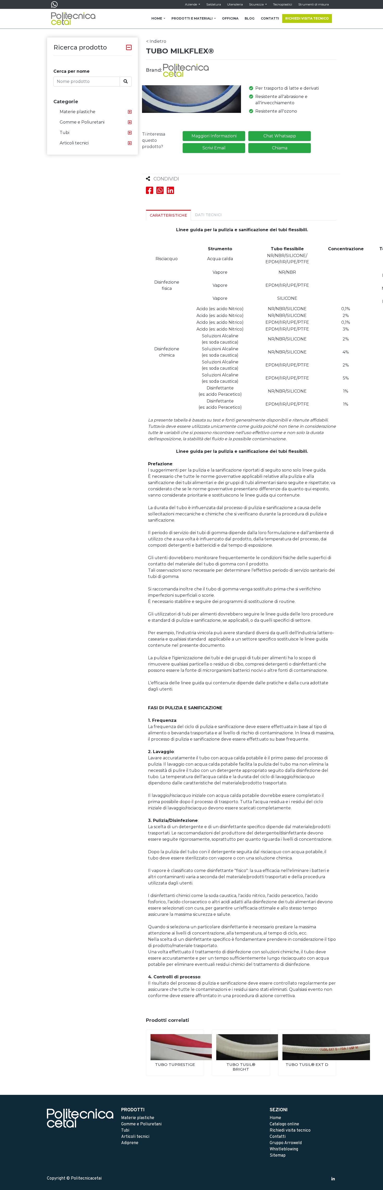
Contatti (278, 1136)
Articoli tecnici (74, 143)
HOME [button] (157, 18)
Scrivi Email (214, 147)
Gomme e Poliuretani (82, 122)
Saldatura (213, 4)
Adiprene (129, 1143)
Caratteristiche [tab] (168, 215)
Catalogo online (284, 1124)
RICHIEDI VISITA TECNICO (307, 18)
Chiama (279, 147)
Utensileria (235, 4)
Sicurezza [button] (256, 4)
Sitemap (278, 1155)
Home (275, 1118)
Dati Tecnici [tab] (208, 214)
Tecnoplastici (282, 4)
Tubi (64, 132)
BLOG (250, 18)
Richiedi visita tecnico (290, 1130)
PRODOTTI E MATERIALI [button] (192, 18)
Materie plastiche (77, 111)
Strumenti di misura (313, 4)
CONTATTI (270, 18)
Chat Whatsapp (279, 135)
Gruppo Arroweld (286, 1143)
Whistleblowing (284, 1149)
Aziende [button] (191, 4)
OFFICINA (230, 18)
